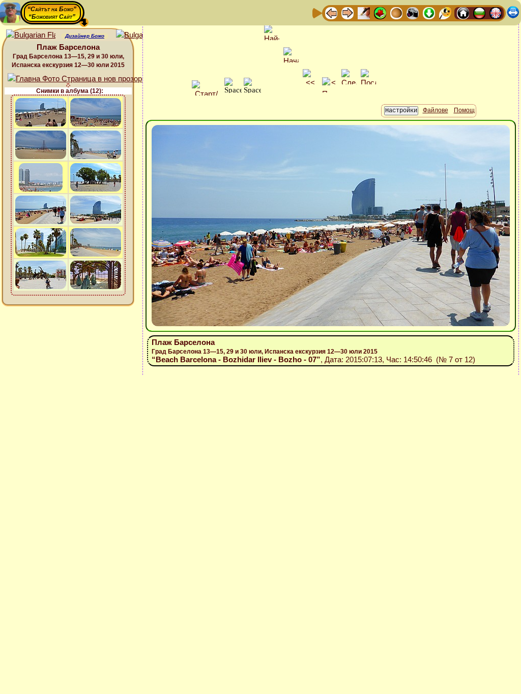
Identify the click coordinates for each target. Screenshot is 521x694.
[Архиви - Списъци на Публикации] (364, 12)
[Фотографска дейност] (413, 12)
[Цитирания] (380, 12)
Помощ (464, 110)
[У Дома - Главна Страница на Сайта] (463, 12)
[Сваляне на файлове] (429, 12)
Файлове (435, 110)
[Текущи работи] (396, 12)
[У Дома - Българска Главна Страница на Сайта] (479, 12)
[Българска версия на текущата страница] (140, 35)
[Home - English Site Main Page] (495, 12)
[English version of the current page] (30, 35)
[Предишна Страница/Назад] (331, 12)
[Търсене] (445, 12)
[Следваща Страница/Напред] (347, 12)
